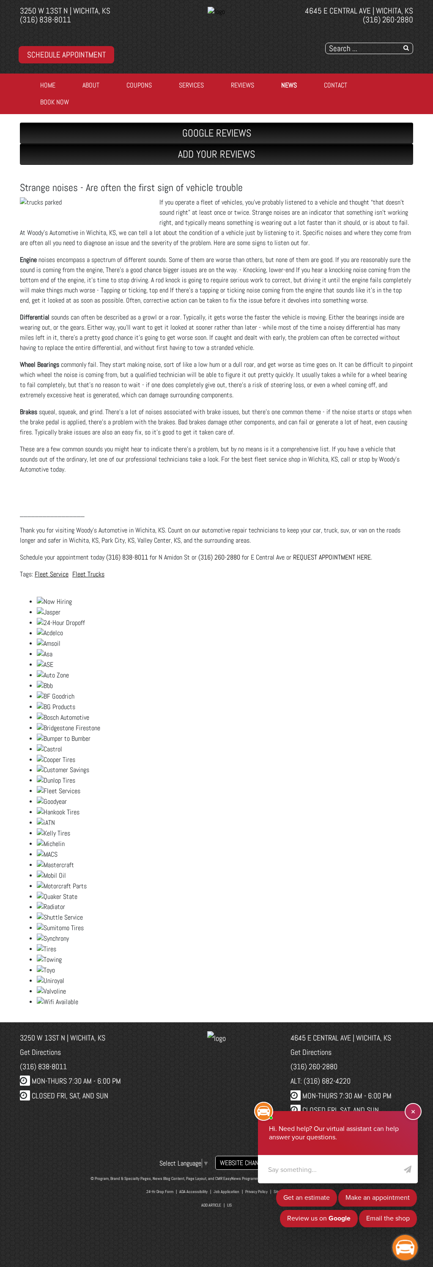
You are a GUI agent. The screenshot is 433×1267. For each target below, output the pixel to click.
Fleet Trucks (88, 574)
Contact (335, 85)
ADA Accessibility (193, 1191)
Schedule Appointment (66, 54)
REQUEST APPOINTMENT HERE (332, 557)
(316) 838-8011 (45, 19)
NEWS (289, 85)
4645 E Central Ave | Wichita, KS (359, 10)
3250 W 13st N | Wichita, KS (65, 10)
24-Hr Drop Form (159, 1191)
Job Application (226, 1191)
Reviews (242, 85)
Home (47, 85)
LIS (229, 1205)
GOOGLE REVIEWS (216, 132)
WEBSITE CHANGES (244, 1162)
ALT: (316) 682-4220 (320, 1081)
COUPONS (139, 85)
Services (191, 85)
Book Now (54, 102)
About (90, 85)
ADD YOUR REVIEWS (216, 154)
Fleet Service (52, 574)
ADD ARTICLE (211, 1205)
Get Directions (40, 1052)
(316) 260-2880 (388, 19)
